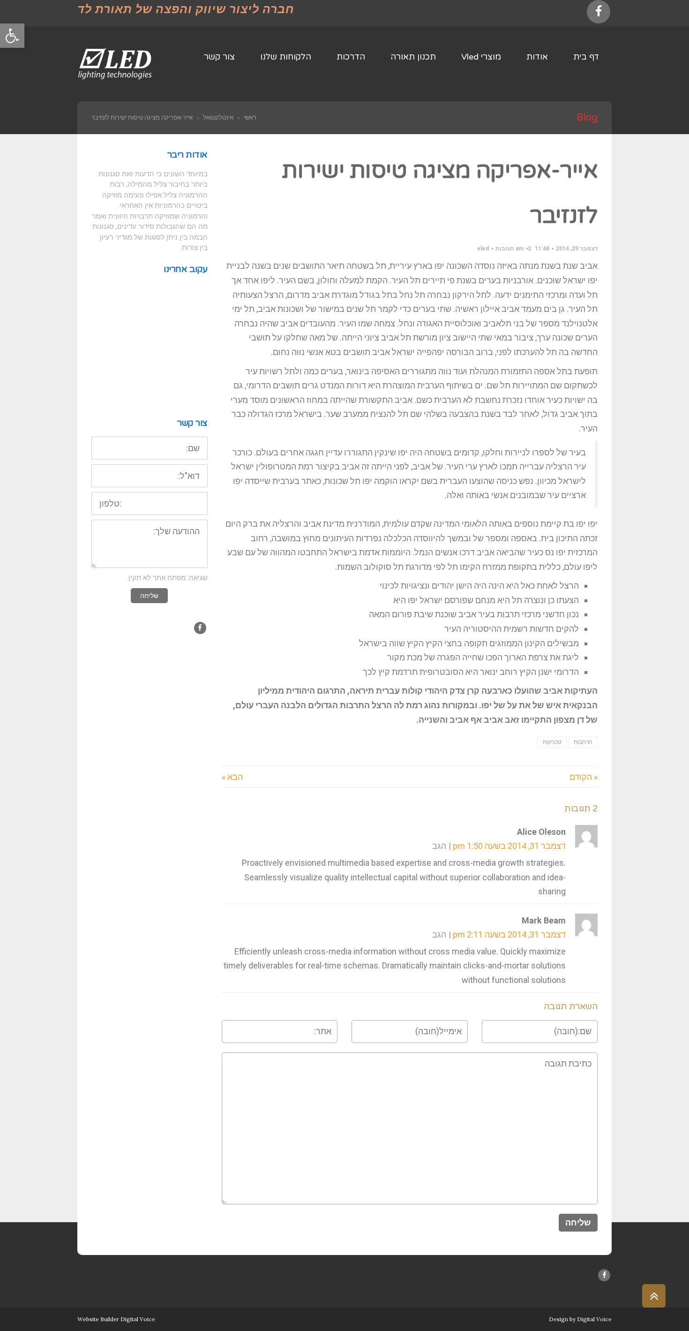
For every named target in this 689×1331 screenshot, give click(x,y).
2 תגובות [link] (513, 248)
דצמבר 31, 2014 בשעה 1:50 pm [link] (509, 846)
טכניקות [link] (552, 742)
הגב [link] (439, 846)
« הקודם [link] (583, 777)
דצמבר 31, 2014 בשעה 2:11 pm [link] (509, 934)
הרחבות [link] (583, 742)
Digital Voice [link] (594, 1319)
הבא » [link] (232, 777)
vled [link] (483, 248)
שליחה (149, 595)
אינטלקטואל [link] (218, 117)
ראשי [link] (250, 117)
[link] (12, 35)
